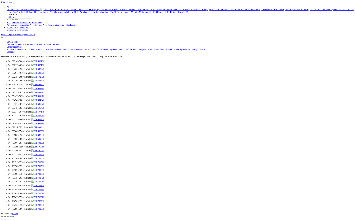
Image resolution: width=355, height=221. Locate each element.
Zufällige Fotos (63, 25)
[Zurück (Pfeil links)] (2, 219)
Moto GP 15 (165, 12)
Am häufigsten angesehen (18, 25)
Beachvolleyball (14, 44)
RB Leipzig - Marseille (262, 9)
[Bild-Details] (10, 216)
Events (33, 9)
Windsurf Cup (242, 9)
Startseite (5, 34)
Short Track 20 (79, 9)
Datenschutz (22, 30)
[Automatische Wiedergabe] (13, 216)
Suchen (25, 22)
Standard (10, 49)
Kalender (74, 25)
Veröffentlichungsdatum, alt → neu (143, 49)
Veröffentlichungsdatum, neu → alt (112, 49)
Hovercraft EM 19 (121, 9)
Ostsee (39, 44)
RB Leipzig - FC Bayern (286, 9)
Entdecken (11, 17)
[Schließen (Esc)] (2, 216)
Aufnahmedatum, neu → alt (59, 49)
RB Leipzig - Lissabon (100, 9)
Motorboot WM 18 (172, 9)
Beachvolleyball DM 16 (67, 12)
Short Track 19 (153, 9)
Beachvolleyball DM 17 (335, 9)
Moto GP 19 (138, 9)
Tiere (23, 9)
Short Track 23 (63, 9)
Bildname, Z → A (39, 49)
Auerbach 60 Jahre (27, 12)
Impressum (11, 30)
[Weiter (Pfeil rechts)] (5, 219)
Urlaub (12, 9)
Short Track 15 (180, 12)
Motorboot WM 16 (109, 12)
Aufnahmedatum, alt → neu (84, 49)
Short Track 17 (46, 12)
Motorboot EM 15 (148, 12)
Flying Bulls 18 (212, 9)
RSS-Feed (37, 22)
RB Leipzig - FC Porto (310, 9)
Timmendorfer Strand (51, 44)
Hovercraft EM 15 (129, 12)
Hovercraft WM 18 (193, 9)
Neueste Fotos (36, 25)
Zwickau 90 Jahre (89, 12)
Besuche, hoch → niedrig (170, 49)
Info (31, 22)
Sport (49, 9)
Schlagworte (14, 22)
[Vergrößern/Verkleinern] (8, 216)
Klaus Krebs (6, 2)
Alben (9, 7)
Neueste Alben (49, 25)
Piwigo (15, 213)
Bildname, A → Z (23, 49)
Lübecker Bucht (28, 44)
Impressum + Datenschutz (18, 27)
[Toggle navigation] (2, 37)
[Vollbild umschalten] (5, 216)
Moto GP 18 (227, 9)
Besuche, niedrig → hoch (193, 49)
